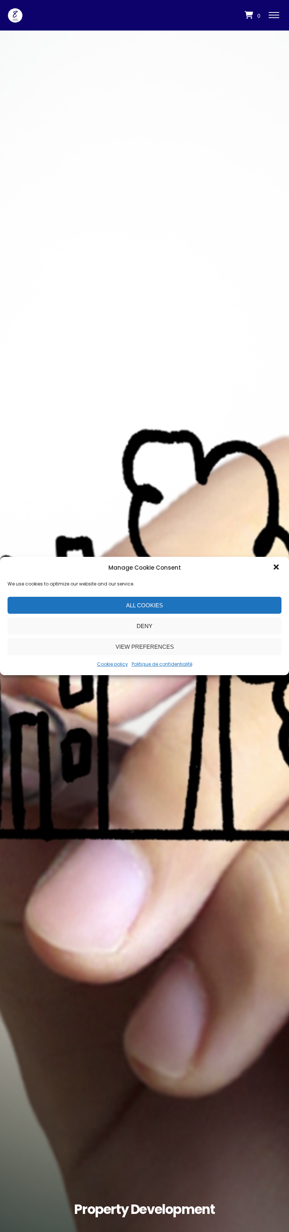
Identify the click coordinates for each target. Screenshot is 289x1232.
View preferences (145, 647)
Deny (144, 626)
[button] (276, 567)
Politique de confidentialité (162, 664)
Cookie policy (112, 664)
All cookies (144, 605)
